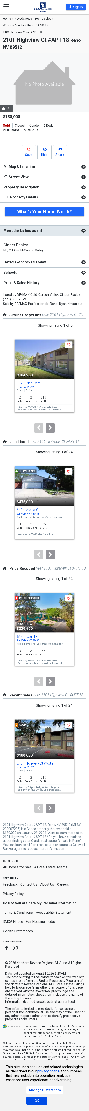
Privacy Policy (13, 894)
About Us (47, 884)
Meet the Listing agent (22, 230)
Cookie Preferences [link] (18, 931)
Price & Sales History (21, 283)
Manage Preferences (45, 1090)
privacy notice (48, 1071)
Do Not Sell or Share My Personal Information (39, 903)
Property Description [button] (21, 187)
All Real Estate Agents (50, 867)
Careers (63, 884)
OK (37, 1101)
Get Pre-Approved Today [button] (24, 262)
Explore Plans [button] (53, 1036)
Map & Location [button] (21, 167)
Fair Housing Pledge (41, 922)
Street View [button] (18, 177)
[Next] (50, 428)
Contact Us (28, 884)
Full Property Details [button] (20, 197)
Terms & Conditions (18, 912)
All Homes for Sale (17, 867)
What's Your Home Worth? (44, 211)
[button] (76, 7)
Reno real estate (42, 845)
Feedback (10, 884)
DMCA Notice (13, 922)
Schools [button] (10, 272)
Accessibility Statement (53, 912)
